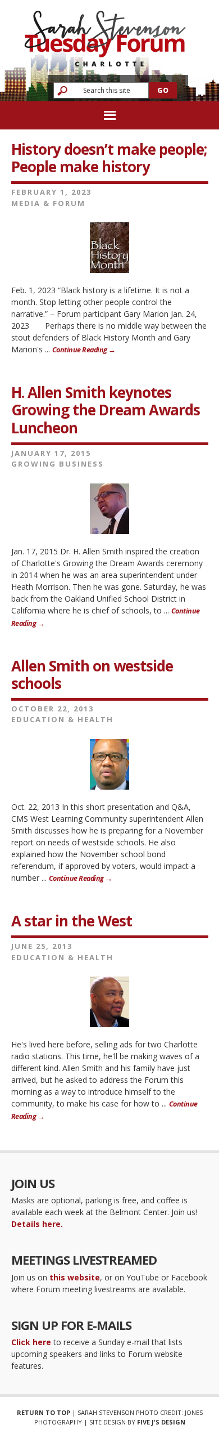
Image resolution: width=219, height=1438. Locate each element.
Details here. (37, 1224)
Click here (31, 1342)
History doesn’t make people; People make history (109, 158)
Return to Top (43, 1412)
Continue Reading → (84, 350)
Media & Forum (48, 203)
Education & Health (62, 719)
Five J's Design (161, 1422)
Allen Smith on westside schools (92, 674)
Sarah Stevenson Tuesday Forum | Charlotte (105, 33)
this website (74, 1277)
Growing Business (57, 464)
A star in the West (71, 921)
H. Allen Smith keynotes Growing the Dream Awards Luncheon (105, 409)
